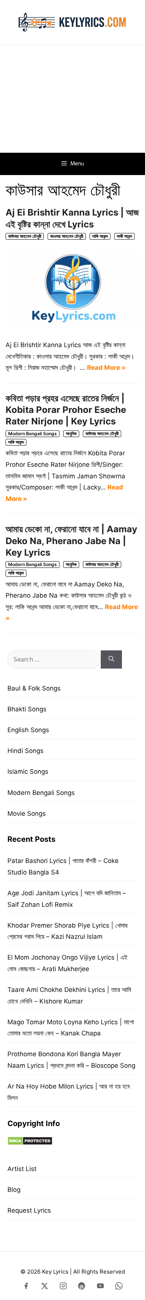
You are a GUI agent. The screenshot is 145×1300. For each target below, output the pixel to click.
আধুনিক (71, 433)
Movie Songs (26, 813)
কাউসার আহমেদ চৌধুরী (24, 236)
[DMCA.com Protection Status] (29, 1143)
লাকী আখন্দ (124, 236)
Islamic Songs (27, 771)
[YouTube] (100, 1287)
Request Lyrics (29, 1210)
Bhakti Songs (26, 709)
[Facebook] (26, 1287)
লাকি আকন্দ (100, 236)
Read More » (106, 367)
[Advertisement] (72, 99)
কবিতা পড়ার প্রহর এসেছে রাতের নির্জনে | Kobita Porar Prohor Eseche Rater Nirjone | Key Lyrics (66, 410)
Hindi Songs (25, 750)
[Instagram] (63, 1287)
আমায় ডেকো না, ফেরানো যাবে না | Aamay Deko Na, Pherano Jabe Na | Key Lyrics (71, 540)
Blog (13, 1189)
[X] (44, 1287)
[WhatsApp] (119, 1287)
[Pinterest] (82, 1287)
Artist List (21, 1169)
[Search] (111, 659)
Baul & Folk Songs (34, 688)
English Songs (28, 730)
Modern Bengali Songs (32, 433)
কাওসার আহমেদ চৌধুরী (66, 236)
